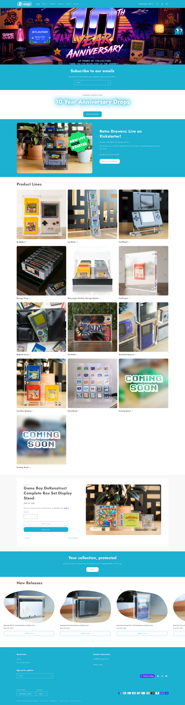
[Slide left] (88, 641)
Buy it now (46, 529)
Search (19, 659)
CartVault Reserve (126, 355)
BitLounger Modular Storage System (83, 298)
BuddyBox (21, 242)
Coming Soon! (125, 411)
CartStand (123, 242)
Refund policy (54, 701)
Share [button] (27, 538)
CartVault (72, 355)
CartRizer (72, 242)
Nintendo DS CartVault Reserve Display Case (74, 625)
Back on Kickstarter (110, 161)
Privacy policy (44, 701)
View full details (73, 538)
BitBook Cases (23, 355)
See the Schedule (92, 114)
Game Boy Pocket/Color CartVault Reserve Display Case (135, 625)
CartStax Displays (24, 411)
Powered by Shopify (33, 701)
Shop (92, 569)
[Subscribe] (108, 82)
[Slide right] (97, 641)
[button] (44, 4)
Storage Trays (22, 298)
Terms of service (64, 701)
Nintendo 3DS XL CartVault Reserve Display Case (19, 625)
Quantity (26, 512)
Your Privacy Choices (23, 662)
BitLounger (24, 701)
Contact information (75, 701)
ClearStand (72, 411)
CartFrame (123, 298)
